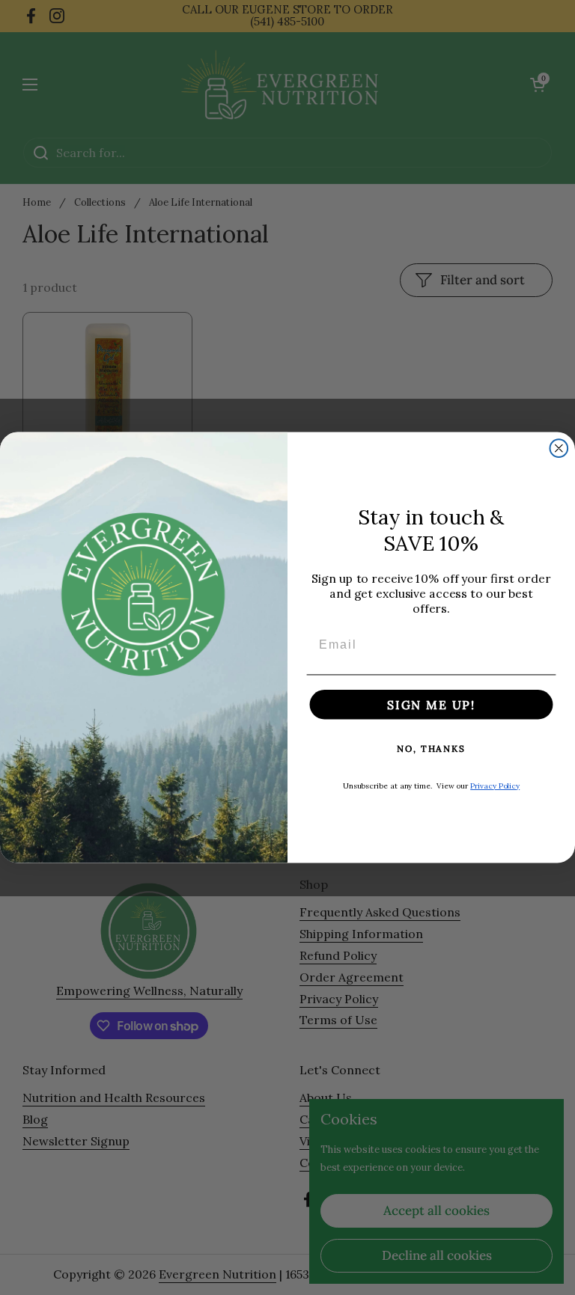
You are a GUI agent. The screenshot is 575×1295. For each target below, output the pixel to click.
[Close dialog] (559, 448)
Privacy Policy (495, 786)
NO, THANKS (431, 748)
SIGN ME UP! (431, 704)
